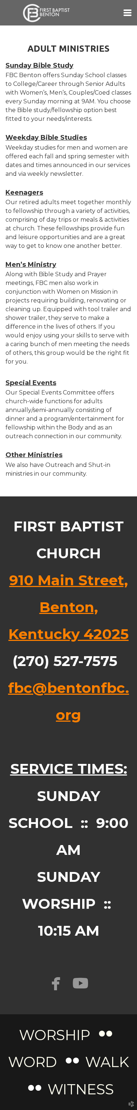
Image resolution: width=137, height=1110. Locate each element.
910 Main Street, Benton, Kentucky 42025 (68, 607)
